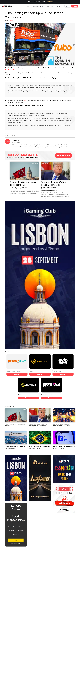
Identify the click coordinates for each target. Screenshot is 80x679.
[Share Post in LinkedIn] (7, 135)
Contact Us (50, 6)
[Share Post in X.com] (10, 135)
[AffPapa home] (7, 6)
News (28, 6)
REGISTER (50, 2)
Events (42, 6)
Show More (17, 374)
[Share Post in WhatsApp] (12, 135)
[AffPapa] (7, 144)
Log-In (67, 6)
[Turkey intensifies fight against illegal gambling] (24, 171)
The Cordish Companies (12, 70)
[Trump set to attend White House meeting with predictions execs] (55, 171)
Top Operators (9, 352)
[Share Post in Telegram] (14, 135)
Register (75, 6)
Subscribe (63, 155)
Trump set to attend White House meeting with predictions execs (53, 185)
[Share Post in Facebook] (5, 135)
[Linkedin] (18, 140)
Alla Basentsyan (14, 188)
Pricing (58, 6)
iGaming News (9, 406)
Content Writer (15, 142)
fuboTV (26, 100)
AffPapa (14, 140)
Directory (35, 6)
